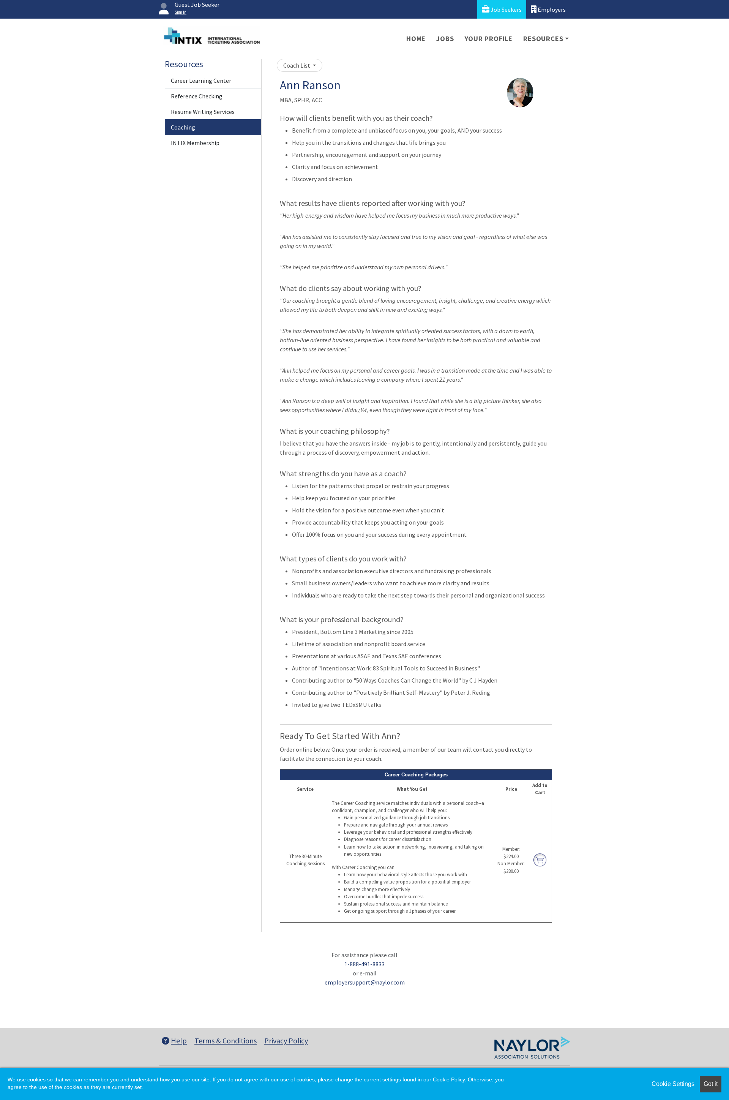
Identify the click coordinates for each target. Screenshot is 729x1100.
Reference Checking (196, 96)
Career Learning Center (201, 80)
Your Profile (489, 38)
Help (179, 1040)
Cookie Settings (673, 1084)
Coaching (183, 127)
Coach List (297, 65)
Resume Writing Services (203, 111)
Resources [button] (543, 38)
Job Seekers (505, 9)
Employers (551, 9)
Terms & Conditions (225, 1040)
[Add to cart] (540, 860)
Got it (711, 1084)
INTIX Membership (195, 143)
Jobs (445, 38)
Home (416, 38)
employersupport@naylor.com (365, 982)
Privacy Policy (286, 1040)
